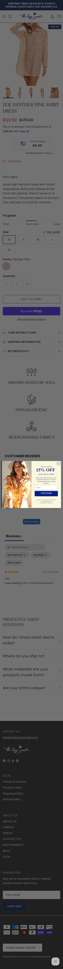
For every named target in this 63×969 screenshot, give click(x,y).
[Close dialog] (58, 463)
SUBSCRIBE (46, 493)
